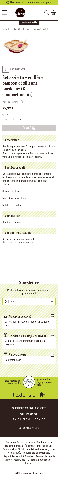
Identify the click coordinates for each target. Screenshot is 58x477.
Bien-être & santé (22, 29)
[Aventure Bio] (29, 382)
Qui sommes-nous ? (29, 428)
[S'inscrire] (49, 301)
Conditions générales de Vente (29, 408)
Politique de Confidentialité (29, 419)
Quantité (5, 114)
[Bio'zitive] (20, 12)
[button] (4, 12)
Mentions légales (29, 413)
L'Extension (38, 473)
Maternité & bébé (42, 29)
